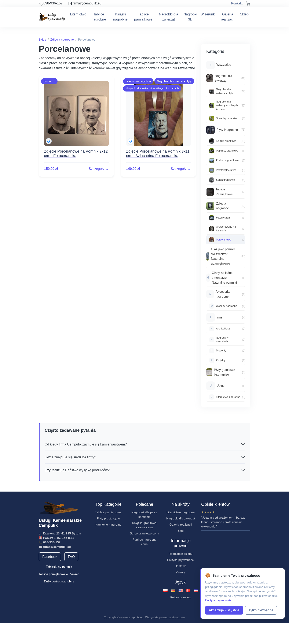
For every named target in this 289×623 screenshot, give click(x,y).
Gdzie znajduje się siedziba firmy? (70, 457)
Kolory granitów (180, 597)
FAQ (71, 557)
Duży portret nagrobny (59, 581)
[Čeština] (196, 590)
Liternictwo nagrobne (181, 512)
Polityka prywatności (180, 560)
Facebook (49, 557)
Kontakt (237, 3)
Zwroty (180, 572)
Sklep (244, 14)
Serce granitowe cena (144, 533)
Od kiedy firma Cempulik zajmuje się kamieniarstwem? (86, 444)
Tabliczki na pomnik (59, 566)
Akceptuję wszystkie (224, 610)
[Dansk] (188, 590)
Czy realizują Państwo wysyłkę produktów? (77, 470)
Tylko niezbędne (261, 610)
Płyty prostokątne (108, 518)
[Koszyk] (248, 3)
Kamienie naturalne (108, 524)
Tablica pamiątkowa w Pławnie (59, 574)
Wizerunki (208, 14)
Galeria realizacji (227, 16)
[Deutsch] (173, 590)
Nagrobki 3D (190, 16)
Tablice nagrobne (99, 16)
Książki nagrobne (120, 16)
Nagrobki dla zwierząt (168, 16)
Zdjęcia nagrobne (62, 39)
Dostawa (180, 566)
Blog (181, 530)
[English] (181, 590)
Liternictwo (78, 14)
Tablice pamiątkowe (143, 16)
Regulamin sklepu (181, 553)
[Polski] (165, 590)
